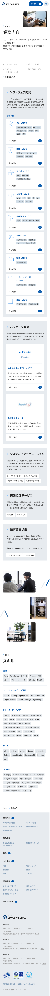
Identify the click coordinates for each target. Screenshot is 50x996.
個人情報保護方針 (9, 984)
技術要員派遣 (7, 830)
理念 (4, 866)
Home (5, 808)
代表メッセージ (31, 866)
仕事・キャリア (30, 886)
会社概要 (6, 870)
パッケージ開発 (31, 823)
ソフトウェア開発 (9, 823)
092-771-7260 (12, 958)
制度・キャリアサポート (33, 890)
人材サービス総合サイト (33, 548)
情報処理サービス (32, 826)
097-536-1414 (12, 928)
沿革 (4, 873)
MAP (37, 934)
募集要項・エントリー (10, 894)
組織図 (28, 870)
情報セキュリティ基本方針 (26, 984)
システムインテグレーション (12, 826)
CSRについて (30, 873)
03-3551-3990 (12, 943)
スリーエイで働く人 (9, 886)
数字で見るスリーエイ (10, 890)
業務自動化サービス (32, 843)
